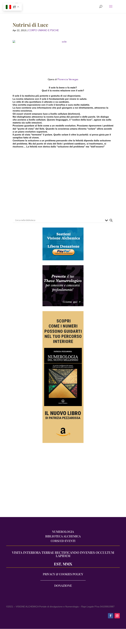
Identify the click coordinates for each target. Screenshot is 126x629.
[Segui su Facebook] (110, 615)
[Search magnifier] (111, 220)
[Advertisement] (63, 482)
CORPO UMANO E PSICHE (43, 30)
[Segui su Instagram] (117, 615)
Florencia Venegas (67, 79)
